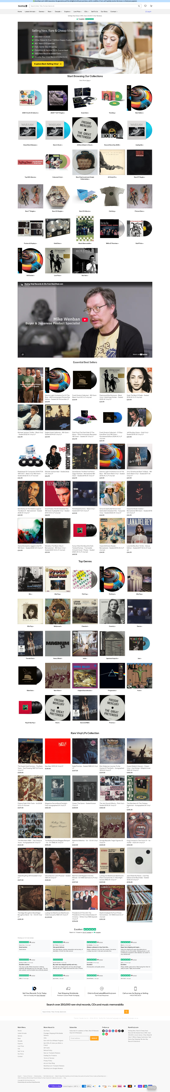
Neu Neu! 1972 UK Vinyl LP (54, 766)
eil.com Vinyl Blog (49, 1063)
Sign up (94, 1038)
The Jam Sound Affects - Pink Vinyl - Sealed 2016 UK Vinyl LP (112, 804)
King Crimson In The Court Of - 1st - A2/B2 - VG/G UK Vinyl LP (139, 841)
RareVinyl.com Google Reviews (53, 1068)
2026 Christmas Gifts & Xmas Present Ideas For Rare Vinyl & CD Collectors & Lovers (40, 1078)
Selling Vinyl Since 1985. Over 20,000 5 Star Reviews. (85, 16)
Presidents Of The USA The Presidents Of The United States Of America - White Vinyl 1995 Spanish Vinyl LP (84, 916)
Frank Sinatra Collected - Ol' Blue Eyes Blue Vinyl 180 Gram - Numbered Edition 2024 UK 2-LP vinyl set (111, 435)
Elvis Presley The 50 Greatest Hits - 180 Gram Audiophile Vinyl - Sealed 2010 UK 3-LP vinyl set (57, 511)
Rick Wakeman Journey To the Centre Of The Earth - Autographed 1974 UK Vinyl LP (112, 768)
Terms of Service (49, 1058)
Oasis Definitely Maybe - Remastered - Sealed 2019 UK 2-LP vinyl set (112, 548)
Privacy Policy (48, 1060)
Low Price (77, 11)
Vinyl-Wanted (41, 995)
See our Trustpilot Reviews (52, 1053)
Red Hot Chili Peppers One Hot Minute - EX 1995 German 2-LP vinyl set (84, 878)
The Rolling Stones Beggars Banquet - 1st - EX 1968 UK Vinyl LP (57, 841)
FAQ (65, 1078)
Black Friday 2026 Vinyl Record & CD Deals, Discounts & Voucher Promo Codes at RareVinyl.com (80, 1076)
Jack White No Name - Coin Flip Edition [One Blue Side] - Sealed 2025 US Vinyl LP (138, 878)
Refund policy (37, 1076)
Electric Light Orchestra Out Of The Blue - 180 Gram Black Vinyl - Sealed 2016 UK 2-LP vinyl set (112, 473)
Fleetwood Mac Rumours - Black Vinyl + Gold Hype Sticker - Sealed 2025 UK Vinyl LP (111, 397)
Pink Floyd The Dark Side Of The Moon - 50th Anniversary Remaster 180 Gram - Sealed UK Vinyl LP (84, 434)
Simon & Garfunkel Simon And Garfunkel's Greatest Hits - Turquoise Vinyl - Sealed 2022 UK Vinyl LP (112, 511)
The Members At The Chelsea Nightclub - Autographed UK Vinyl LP (138, 805)
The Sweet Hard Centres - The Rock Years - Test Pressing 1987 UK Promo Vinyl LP (30, 768)
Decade (58, 11)
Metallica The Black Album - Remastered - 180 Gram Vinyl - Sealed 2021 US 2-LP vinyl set (55, 548)
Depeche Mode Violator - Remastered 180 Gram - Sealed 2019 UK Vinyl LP (139, 511)
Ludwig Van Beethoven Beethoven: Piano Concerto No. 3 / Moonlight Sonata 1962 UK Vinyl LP (112, 878)
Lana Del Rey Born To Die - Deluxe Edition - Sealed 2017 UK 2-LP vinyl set (139, 548)
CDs (86, 11)
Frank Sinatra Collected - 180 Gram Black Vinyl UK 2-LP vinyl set (84, 396)
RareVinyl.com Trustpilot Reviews (54, 1066)
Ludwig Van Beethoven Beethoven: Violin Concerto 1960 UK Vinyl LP (57, 914)
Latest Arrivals (30, 11)
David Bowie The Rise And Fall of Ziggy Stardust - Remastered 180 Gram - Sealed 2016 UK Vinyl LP (83, 473)
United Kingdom (70, 1086)
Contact (113, 11)
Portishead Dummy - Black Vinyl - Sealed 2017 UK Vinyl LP (84, 510)
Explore (67, 11)
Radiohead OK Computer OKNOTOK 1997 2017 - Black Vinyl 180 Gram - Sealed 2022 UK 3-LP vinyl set (30, 473)
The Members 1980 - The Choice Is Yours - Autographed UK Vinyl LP (30, 841)
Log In (149, 11)
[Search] (139, 6)
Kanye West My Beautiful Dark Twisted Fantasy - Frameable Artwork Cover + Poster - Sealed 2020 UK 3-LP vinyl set (83, 549)
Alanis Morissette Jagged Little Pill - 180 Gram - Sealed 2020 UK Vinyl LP (30, 547)
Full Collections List (48, 1076)
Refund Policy (48, 1050)
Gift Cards (47, 1048)
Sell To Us (94, 11)
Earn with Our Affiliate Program (53, 1040)
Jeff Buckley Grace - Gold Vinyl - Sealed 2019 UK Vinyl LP (138, 433)
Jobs (45, 1038)
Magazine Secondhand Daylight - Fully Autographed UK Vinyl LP (56, 804)
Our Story (104, 11)
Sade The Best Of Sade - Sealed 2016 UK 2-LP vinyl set (138, 396)
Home (20, 11)
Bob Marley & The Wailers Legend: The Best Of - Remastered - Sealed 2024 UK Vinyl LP (30, 511)
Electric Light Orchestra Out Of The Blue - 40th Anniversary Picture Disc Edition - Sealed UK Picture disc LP (57, 397)
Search (19, 1076)
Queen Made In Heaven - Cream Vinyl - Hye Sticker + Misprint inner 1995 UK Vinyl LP (139, 768)
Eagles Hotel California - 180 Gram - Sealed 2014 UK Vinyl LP (57, 433)
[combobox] (83, 6)
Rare (49, 11)
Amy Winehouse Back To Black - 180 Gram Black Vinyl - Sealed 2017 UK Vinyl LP (139, 473)
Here (88, 80)
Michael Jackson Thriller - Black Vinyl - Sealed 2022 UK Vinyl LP (30, 433)
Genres (41, 11)
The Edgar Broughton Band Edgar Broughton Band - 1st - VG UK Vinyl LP (30, 915)
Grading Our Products (50, 1055)
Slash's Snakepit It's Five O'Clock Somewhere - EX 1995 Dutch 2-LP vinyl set (111, 915)
